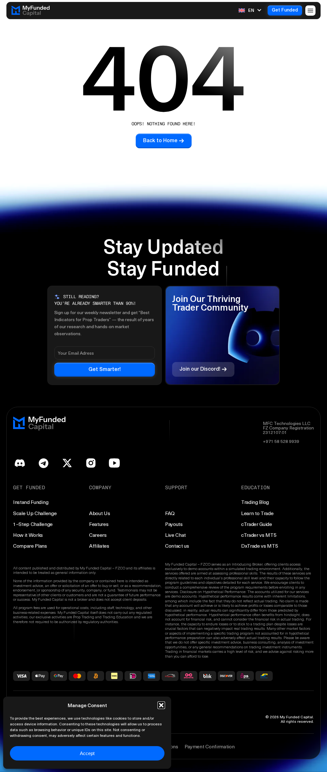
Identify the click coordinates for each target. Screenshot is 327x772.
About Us (99, 513)
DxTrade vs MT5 (259, 545)
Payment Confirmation (210, 746)
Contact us (177, 545)
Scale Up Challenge (35, 513)
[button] (161, 705)
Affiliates (99, 545)
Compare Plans (30, 545)
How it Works (28, 534)
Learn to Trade (257, 513)
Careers (98, 534)
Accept (87, 753)
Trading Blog (255, 501)
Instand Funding (30, 501)
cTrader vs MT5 (259, 534)
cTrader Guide (256, 524)
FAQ (170, 513)
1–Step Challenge (33, 524)
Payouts (174, 524)
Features (98, 524)
